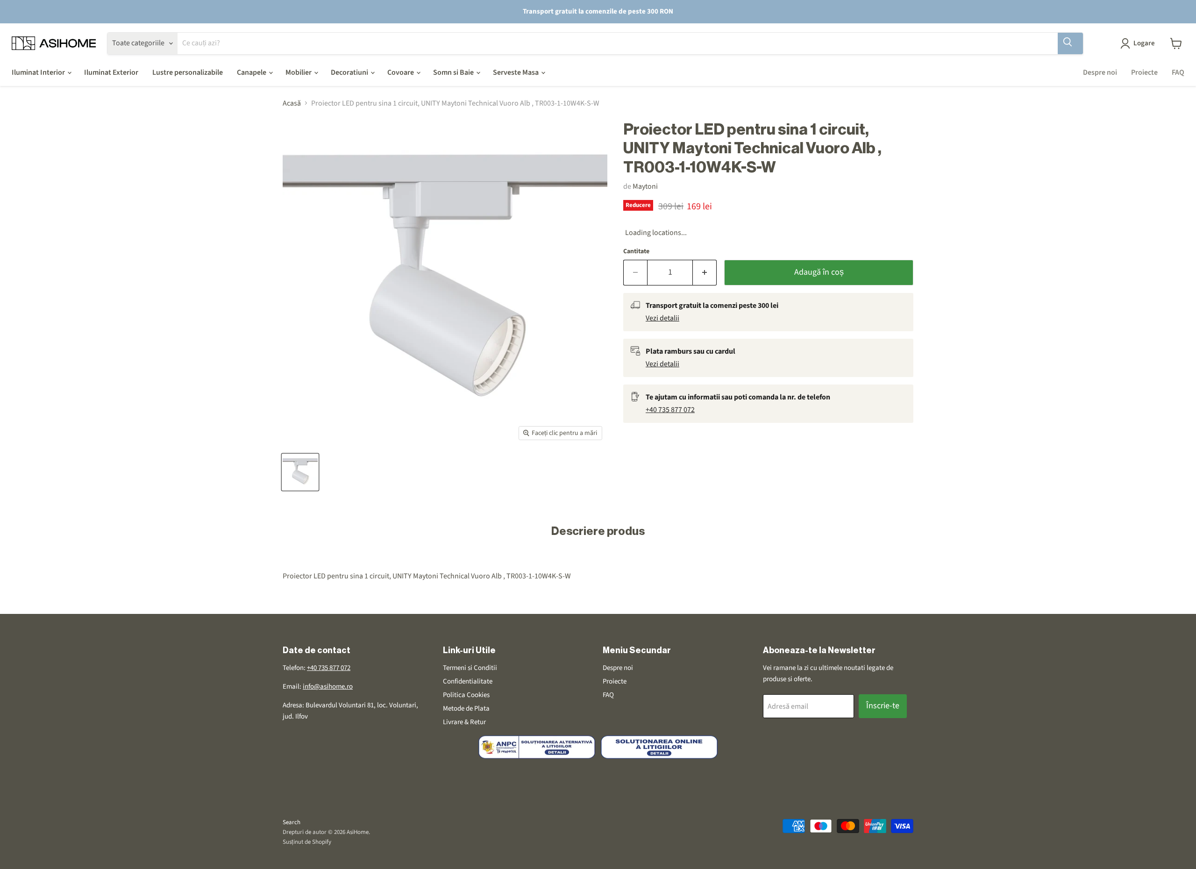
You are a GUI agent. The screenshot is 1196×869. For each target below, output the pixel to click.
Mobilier (299, 72)
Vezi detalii (662, 318)
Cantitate (636, 251)
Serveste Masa (516, 72)
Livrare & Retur (464, 722)
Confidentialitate (467, 681)
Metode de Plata (466, 708)
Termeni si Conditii (470, 668)
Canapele (252, 72)
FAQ (1178, 72)
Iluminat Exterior (111, 72)
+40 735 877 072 (670, 410)
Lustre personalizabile (187, 72)
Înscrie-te (882, 706)
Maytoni (645, 186)
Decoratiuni (350, 72)
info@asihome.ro (328, 686)
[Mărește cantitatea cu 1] (705, 272)
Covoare (401, 72)
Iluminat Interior (39, 72)
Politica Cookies (466, 695)
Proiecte (1144, 72)
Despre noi (1100, 72)
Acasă (292, 103)
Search (291, 822)
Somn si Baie (454, 72)
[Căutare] (1070, 43)
